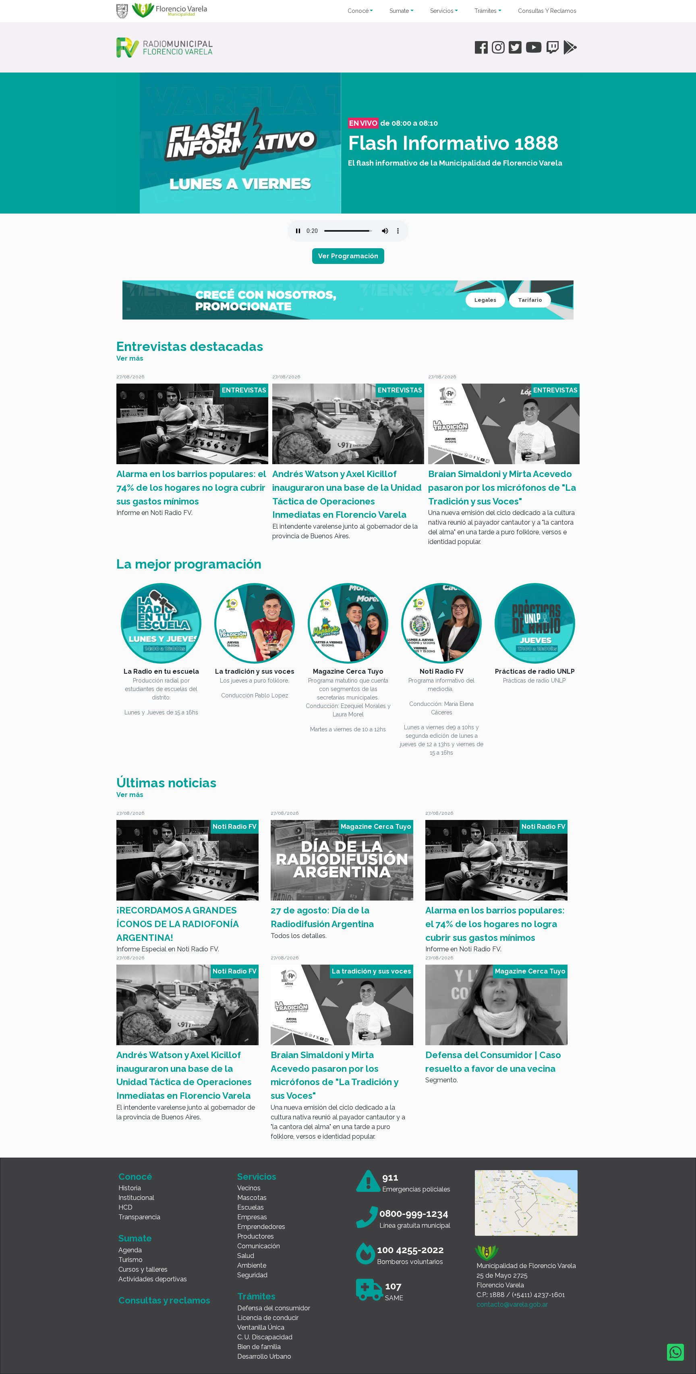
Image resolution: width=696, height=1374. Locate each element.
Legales (485, 300)
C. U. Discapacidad (264, 1337)
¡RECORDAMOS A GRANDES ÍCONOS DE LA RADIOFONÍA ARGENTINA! (177, 923)
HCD (125, 1207)
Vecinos (249, 1188)
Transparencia (139, 1217)
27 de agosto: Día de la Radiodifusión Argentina (322, 917)
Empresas (252, 1217)
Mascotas (252, 1198)
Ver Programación (348, 256)
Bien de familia (259, 1347)
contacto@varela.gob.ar (512, 1304)
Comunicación (258, 1246)
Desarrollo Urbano (264, 1356)
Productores (255, 1236)
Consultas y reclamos (164, 1300)
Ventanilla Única (260, 1327)
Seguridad (252, 1275)
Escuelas (250, 1207)
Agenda (130, 1250)
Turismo (130, 1260)
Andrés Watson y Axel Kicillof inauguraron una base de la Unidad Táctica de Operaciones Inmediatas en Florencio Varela (191, 494)
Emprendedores (261, 1227)
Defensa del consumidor (273, 1308)
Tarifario (530, 300)
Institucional (136, 1198)
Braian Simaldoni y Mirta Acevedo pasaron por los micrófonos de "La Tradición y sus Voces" (346, 487)
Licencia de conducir (267, 1318)
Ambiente (251, 1265)
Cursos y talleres (143, 1269)
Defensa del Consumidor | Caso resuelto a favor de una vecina (495, 481)
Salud (245, 1256)
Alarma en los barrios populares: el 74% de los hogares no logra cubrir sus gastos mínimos (495, 923)
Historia (129, 1188)
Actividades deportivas (152, 1279)
